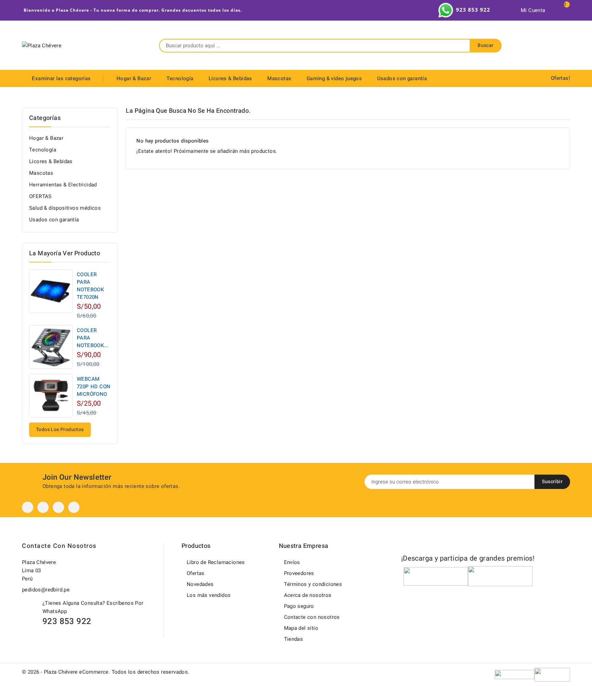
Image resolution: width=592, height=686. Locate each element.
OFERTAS (40, 196)
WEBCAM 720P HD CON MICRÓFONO (93, 386)
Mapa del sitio (301, 628)
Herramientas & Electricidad (63, 184)
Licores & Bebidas (230, 78)
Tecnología (180, 78)
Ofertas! (560, 78)
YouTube (43, 507)
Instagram (58, 507)
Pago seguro (299, 606)
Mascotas (279, 78)
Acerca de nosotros (308, 595)
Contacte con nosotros (59, 546)
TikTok (73, 507)
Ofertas (196, 573)
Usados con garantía (402, 78)
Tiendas (293, 639)
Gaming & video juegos (334, 78)
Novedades (200, 584)
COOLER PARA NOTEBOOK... (92, 338)
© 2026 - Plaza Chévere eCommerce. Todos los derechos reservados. (105, 672)
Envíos (292, 562)
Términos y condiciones (313, 584)
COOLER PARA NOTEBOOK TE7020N (90, 286)
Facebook (27, 507)
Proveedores (299, 573)
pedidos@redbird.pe (46, 589)
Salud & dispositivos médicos (65, 208)
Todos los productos (60, 429)
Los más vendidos (209, 595)
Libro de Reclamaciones (216, 562)
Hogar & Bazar (133, 78)
